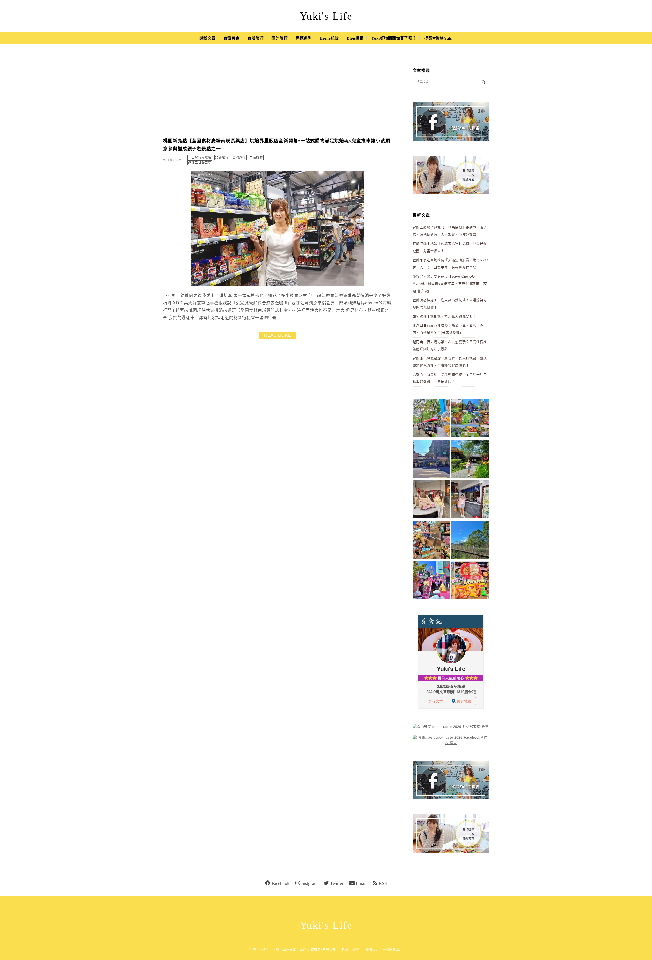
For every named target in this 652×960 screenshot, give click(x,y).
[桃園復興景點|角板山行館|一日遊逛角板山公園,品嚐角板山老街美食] (470, 540)
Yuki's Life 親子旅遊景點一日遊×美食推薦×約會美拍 (298, 949)
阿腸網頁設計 (392, 949)
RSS (383, 883)
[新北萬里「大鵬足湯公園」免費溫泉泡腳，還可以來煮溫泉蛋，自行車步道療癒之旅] (470, 500)
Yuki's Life (326, 16)
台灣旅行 (256, 38)
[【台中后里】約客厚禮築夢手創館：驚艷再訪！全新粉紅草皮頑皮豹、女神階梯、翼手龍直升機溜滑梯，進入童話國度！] (431, 581)
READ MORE (277, 335)
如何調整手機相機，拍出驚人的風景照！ (444, 316)
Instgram (309, 883)
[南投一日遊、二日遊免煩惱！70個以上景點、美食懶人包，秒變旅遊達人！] (470, 419)
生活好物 (256, 157)
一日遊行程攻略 (199, 157)
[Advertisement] (277, 94)
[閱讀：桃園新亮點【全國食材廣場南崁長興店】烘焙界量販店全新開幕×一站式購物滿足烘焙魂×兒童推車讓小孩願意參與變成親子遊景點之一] (277, 285)
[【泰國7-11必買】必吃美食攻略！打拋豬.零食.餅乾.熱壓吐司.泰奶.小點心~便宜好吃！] (470, 581)
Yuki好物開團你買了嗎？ (393, 38)
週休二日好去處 (199, 162)
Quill (355, 949)
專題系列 (304, 38)
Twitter (336, 883)
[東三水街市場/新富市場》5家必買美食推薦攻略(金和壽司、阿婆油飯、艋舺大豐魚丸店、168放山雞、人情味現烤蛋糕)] (431, 459)
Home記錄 (329, 38)
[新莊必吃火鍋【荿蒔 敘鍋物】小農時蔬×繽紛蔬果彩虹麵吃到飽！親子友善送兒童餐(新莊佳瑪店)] (431, 540)
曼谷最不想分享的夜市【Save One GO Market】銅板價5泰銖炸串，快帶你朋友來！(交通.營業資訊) (450, 283)
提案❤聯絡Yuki (438, 38)
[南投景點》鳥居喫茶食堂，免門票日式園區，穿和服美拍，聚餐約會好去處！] (470, 459)
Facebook (280, 883)
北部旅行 (221, 157)
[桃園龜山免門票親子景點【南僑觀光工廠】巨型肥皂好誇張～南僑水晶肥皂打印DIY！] (431, 500)
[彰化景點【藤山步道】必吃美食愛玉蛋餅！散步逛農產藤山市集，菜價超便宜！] (431, 419)
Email (361, 883)
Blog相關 (355, 38)
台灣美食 (232, 38)
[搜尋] (483, 82)
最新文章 (207, 38)
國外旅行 (279, 38)
